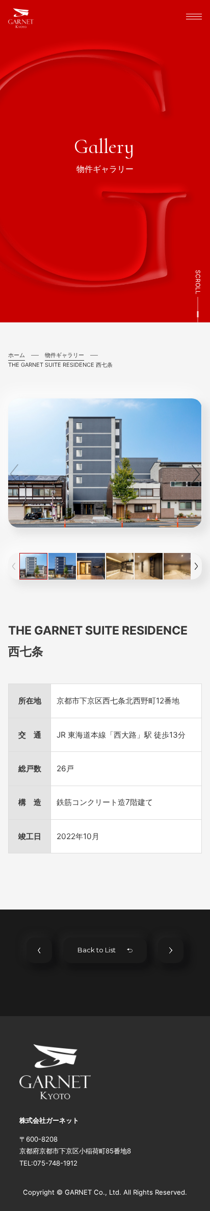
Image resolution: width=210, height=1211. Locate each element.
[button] (196, 474)
